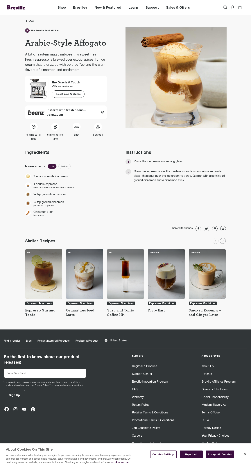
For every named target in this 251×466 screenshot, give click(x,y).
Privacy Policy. (42, 385)
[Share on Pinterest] (215, 228)
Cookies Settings (163, 454)
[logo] (16, 7)
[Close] (245, 454)
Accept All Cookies (220, 454)
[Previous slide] (215, 241)
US (52, 166)
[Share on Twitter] (206, 228)
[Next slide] (223, 241)
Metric (64, 166)
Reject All (191, 454)
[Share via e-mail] (223, 228)
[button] (80, 7)
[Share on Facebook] (198, 228)
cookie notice (119, 462)
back (31, 20)
